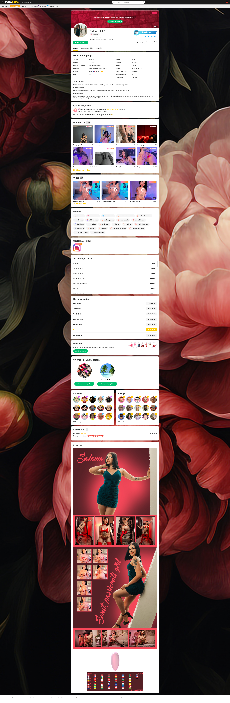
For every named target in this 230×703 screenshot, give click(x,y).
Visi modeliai (5, 6)
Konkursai (43, 6)
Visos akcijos (34, 6)
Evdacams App (54, 6)
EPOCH (37, 697)
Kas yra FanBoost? (151, 36)
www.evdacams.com (24, 697)
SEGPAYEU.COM (44, 697)
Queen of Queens (112, 109)
